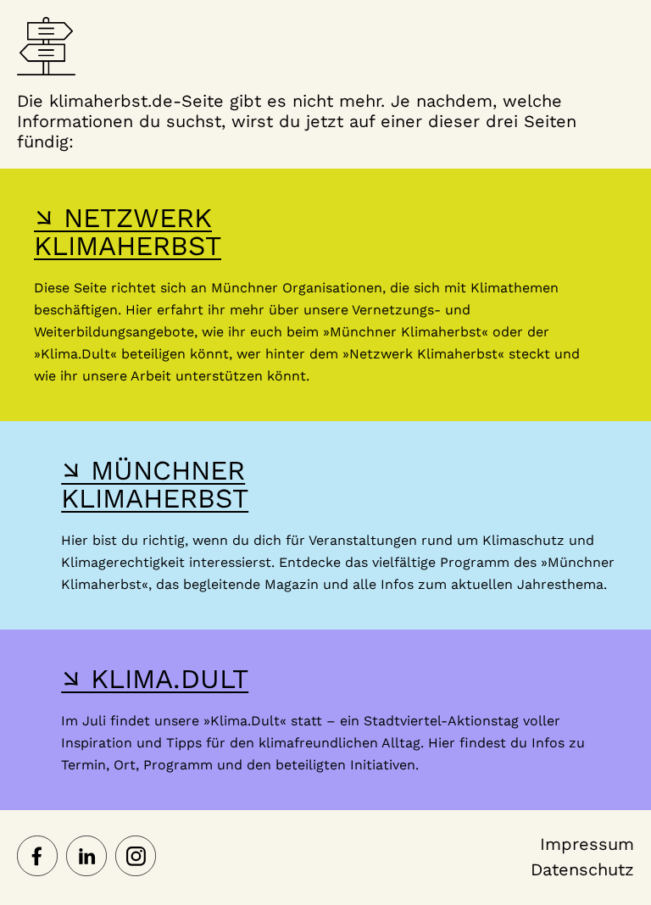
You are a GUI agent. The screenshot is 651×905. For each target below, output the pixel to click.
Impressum (587, 844)
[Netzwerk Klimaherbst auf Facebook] (37, 858)
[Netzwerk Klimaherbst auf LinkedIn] (86, 858)
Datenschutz (582, 869)
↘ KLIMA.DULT (154, 679)
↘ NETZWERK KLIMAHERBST (127, 232)
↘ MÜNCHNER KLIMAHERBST (154, 484)
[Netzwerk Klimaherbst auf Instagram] (135, 858)
